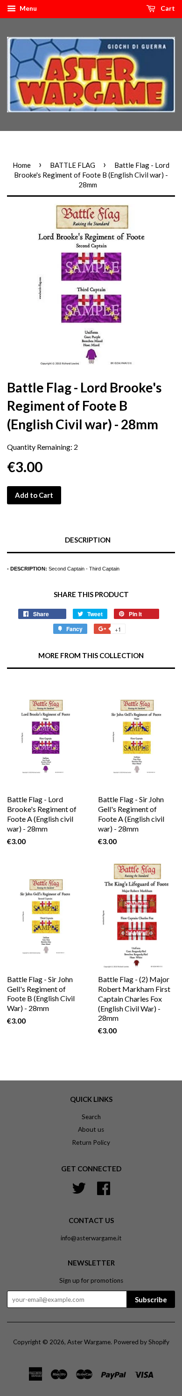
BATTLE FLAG (72, 165)
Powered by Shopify (141, 1342)
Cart (167, 8)
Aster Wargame (89, 1342)
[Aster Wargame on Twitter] (79, 1187)
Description (88, 540)
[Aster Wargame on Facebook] (104, 1187)
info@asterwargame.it (91, 1238)
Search (91, 1117)
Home (22, 165)
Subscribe (151, 1299)
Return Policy (91, 1142)
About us (91, 1129)
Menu (27, 8)
